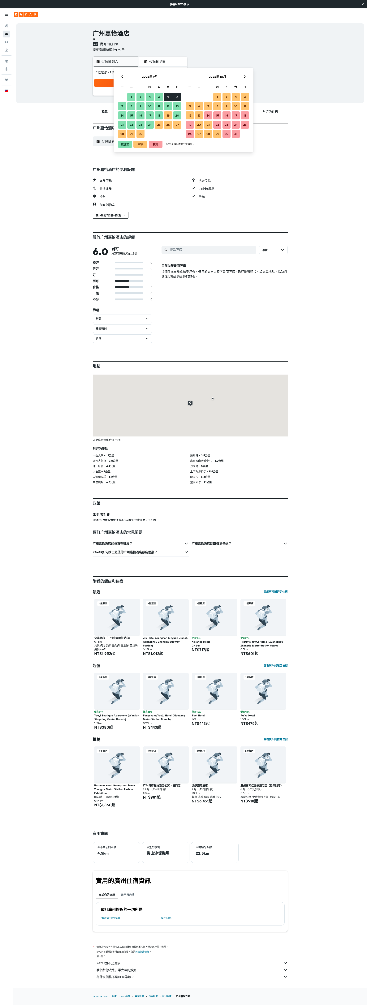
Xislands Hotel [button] (201, 641)
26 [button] (168, 125)
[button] (363, 4)
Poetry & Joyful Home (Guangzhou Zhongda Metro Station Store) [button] (261, 643)
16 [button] (140, 115)
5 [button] (168, 97)
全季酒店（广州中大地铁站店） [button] (113, 638)
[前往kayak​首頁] (26, 14)
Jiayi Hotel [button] (198, 715)
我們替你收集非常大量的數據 (116, 970)
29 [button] (131, 134)
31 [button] (235, 134)
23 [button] (140, 125)
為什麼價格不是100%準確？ (115, 977)
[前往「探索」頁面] (6, 61)
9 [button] (140, 106)
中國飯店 (139, 996)
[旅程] (6, 80)
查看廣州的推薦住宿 (276, 739)
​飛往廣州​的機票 (110, 918)
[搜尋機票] (6, 26)
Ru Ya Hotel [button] (247, 715)
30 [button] (140, 134)
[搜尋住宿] (6, 34)
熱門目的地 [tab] (127, 894)
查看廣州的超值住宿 (276, 665)
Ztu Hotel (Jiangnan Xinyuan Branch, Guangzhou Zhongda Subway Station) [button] (165, 641)
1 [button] (131, 97)
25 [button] (159, 125)
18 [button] (159, 115)
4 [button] (159, 97)
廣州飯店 (166, 918)
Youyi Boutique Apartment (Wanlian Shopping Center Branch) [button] (116, 717)
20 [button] (177, 115)
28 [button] (122, 134)
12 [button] (168, 106)
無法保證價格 (142, 951)
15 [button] (131, 115)
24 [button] (149, 125)
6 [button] (177, 97)
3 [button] (150, 97)
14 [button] (122, 115)
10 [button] (149, 106)
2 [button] (140, 97)
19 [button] (168, 115)
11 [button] (159, 106)
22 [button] (131, 125)
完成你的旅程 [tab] (107, 894)
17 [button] (149, 115)
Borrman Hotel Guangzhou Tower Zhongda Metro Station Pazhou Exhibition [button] (114, 789)
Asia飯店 (125, 996)
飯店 (114, 996)
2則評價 (112, 44)
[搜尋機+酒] (6, 50)
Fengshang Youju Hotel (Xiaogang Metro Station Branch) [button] (164, 717)
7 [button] (122, 106)
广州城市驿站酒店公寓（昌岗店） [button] (163, 785)
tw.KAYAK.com (100, 996)
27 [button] (177, 125)
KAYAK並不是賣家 (108, 963)
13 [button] (177, 106)
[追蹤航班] (6, 69)
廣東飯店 (153, 996)
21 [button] (122, 125)
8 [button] (131, 106)
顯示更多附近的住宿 (276, 591)
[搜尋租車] (6, 42)
